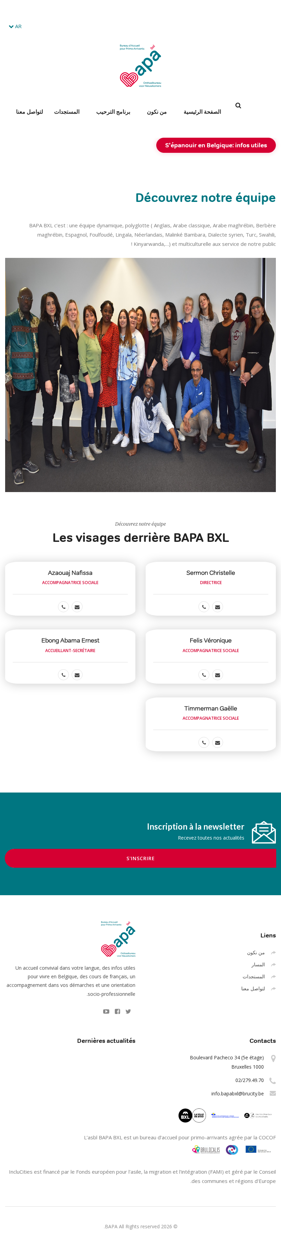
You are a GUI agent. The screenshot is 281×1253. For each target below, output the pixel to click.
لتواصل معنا (29, 111)
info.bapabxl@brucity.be (114, 9)
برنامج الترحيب (113, 111)
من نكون (157, 111)
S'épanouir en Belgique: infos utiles (216, 145)
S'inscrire (140, 858)
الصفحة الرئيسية (202, 111)
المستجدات (67, 111)
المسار (258, 964)
